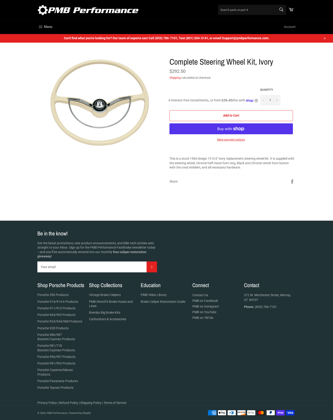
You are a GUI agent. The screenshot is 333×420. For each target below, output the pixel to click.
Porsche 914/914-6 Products (57, 301)
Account (290, 27)
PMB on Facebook (205, 301)
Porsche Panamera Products (57, 381)
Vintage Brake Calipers (105, 295)
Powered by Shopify (80, 413)
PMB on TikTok (202, 318)
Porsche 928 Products (53, 328)
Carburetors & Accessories (107, 319)
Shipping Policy (90, 403)
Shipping (175, 77)
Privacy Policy (47, 403)
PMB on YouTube (204, 312)
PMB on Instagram (205, 306)
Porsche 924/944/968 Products (59, 321)
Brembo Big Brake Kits (104, 312)
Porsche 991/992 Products (56, 363)
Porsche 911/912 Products (56, 308)
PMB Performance (57, 413)
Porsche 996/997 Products (56, 357)
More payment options (231, 139)
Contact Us (200, 295)
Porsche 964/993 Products (56, 315)
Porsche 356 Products (53, 295)
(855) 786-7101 (260, 307)
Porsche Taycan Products (55, 387)
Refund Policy (68, 403)
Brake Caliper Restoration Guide (163, 301)
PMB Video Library (154, 295)
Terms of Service (115, 403)
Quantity (266, 89)
